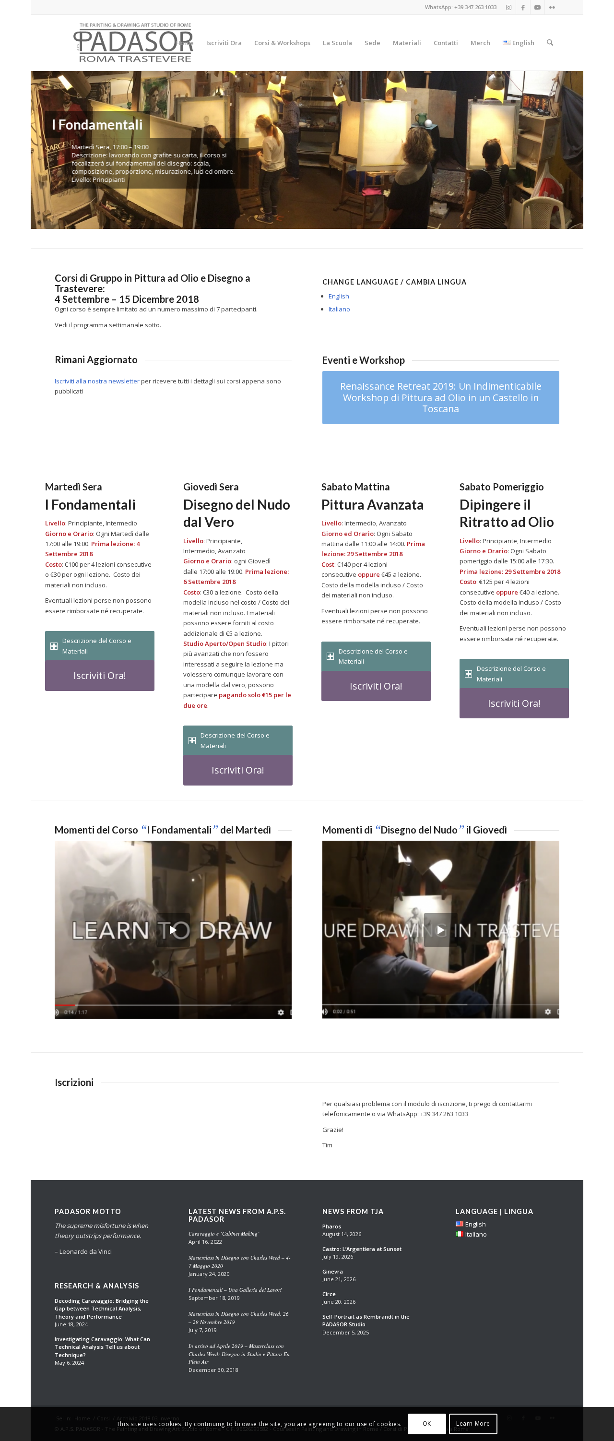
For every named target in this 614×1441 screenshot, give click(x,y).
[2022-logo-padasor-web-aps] (134, 43)
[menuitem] (184, 43)
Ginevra (332, 1271)
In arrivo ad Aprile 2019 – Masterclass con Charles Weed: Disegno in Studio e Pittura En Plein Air (239, 1353)
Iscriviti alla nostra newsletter (97, 381)
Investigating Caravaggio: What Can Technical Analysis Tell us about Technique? (102, 1346)
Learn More (473, 1424)
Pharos (331, 1226)
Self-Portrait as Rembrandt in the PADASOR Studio (366, 1320)
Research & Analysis (97, 1286)
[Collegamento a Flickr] (552, 7)
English (339, 296)
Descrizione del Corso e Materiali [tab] (96, 645)
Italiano (339, 309)
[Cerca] (550, 43)
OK (427, 1424)
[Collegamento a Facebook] (523, 7)
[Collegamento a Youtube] (537, 7)
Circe (329, 1294)
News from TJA (353, 1211)
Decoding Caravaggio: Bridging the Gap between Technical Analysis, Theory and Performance (102, 1308)
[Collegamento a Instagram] (509, 7)
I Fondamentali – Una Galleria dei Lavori (235, 1289)
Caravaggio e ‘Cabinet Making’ (224, 1233)
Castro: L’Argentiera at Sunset (361, 1248)
